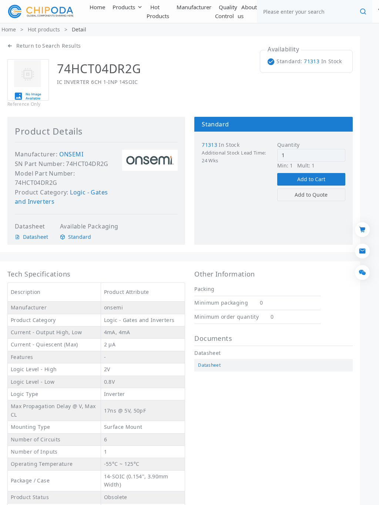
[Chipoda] (40, 11)
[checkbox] (306, 61)
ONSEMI (71, 154)
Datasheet (35, 237)
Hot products (44, 29)
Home (8, 29)
